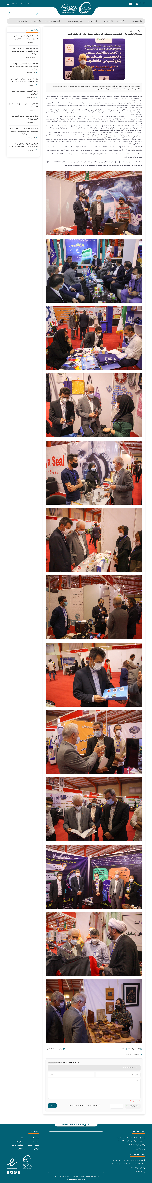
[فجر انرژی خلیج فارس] (76, 7)
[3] (128, 1068)
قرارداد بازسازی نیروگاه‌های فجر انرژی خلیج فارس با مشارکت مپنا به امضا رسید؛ (24, 37)
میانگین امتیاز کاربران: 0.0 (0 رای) (68, 1062)
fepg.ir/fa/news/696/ (133, 1054)
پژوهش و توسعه (33, 1145)
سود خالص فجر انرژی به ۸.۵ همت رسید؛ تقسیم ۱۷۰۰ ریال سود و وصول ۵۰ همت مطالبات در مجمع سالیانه (24, 131)
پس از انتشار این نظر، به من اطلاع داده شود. (83, 1105)
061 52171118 (139, 1172)
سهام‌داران (19, 1141)
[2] (126, 1068)
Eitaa (19, 1172)
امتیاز (136, 1067)
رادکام (75, 1179)
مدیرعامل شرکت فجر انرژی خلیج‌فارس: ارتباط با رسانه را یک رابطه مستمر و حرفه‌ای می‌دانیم (23, 66)
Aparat (15, 1172)
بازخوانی (127, 1105)
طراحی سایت (81, 1179)
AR (140, 4)
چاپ (61, 1049)
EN (144, 4)
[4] (130, 1068)
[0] (49, 1063)
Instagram (8, 1172)
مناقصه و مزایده (17, 1145)
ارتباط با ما (19, 1148)
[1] (123, 1068)
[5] (132, 1068)
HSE (21, 1138)
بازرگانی (36, 1148)
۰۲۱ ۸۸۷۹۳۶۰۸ (138, 1149)
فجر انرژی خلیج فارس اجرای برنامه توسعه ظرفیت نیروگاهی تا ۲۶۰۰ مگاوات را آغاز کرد (23, 145)
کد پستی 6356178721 (136, 1167)
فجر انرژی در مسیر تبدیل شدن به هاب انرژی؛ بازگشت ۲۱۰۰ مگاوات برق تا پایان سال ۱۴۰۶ (24, 51)
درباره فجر (36, 1141)
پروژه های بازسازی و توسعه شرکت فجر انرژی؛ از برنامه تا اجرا (25, 117)
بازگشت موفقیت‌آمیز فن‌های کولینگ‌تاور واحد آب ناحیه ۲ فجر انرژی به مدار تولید (24, 80)
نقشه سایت (35, 1138)
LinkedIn (11, 1172)
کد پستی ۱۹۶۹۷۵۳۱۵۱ (136, 1145)
